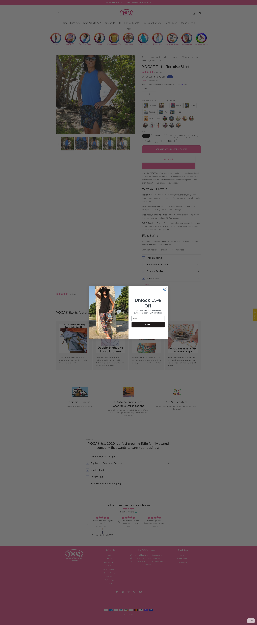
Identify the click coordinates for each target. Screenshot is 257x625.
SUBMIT (148, 324)
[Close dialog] (165, 289)
